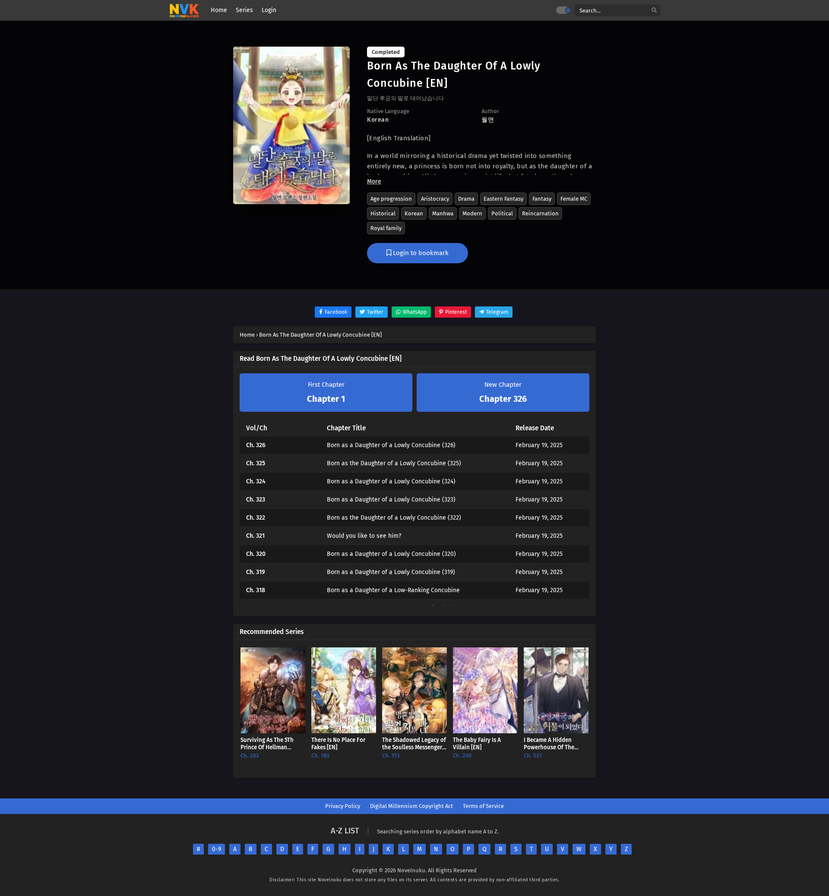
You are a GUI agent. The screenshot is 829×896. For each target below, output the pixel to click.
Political (502, 213)
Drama (466, 199)
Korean (414, 213)
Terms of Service (483, 806)
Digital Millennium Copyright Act (411, 806)
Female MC (573, 199)
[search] (654, 10)
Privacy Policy (342, 806)
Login (269, 10)
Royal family (386, 228)
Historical (383, 213)
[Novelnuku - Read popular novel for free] (184, 10)
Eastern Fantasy (503, 199)
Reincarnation (540, 213)
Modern (472, 213)
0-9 (216, 849)
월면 (487, 119)
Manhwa (442, 213)
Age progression (391, 199)
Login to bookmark (420, 253)
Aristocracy (435, 199)
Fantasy (541, 199)
